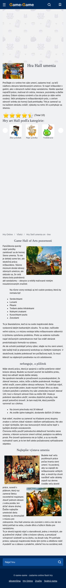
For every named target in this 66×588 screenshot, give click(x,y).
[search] (59, 562)
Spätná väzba (50, 581)
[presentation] (5, 130)
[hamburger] (4, 4)
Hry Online (28, 581)
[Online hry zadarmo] (21, 4)
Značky (38, 581)
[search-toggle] (49, 4)
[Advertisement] (32, 35)
